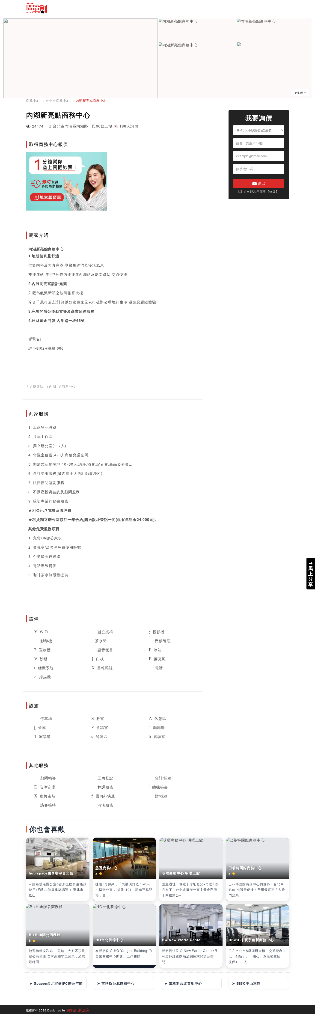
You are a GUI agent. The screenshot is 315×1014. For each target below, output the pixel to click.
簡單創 (71, 1010)
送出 (261, 183)
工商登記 (41, 427)
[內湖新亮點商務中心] (178, 21)
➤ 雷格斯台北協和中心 (116, 983)
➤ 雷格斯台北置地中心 (183, 983)
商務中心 (33, 100)
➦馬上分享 (310, 573)
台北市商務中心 (58, 100)
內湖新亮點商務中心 (91, 100)
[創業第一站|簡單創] (90, 8)
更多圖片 (300, 93)
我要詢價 (258, 118)
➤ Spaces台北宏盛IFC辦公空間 (56, 983)
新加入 (83, 1010)
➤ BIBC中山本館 (246, 983)
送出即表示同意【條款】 (258, 191)
